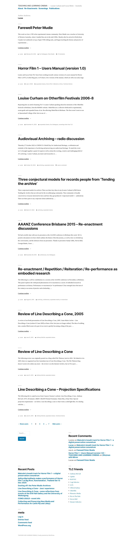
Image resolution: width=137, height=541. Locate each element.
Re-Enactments (30, 8)
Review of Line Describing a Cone (45, 351)
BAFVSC (73, 479)
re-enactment (64, 299)
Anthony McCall (41, 337)
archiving (41, 165)
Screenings (43, 8)
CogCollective (74, 482)
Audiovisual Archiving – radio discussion (51, 139)
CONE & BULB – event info (29, 498)
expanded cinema (41, 84)
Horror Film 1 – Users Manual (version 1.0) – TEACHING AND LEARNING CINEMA (86, 454)
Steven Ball (73, 499)
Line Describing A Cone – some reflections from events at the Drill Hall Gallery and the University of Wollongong (40, 493)
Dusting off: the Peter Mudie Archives (34, 485)
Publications (54, 8)
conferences (43, 255)
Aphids (72, 477)
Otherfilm (73, 491)
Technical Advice (67, 84)
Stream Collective (75, 502)
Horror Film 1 (49, 84)
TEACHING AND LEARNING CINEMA (32, 6)
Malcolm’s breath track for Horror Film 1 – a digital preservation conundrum (91, 441)
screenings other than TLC (66, 124)
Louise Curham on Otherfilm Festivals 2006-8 (56, 98)
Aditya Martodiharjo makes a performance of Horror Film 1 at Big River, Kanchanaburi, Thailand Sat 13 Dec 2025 (40, 480)
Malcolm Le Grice (58, 84)
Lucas (21, 54)
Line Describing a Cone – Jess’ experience (36, 488)
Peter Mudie (51, 54)
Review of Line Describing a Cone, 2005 (50, 314)
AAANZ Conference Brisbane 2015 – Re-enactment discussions (60, 226)
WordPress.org (24, 525)
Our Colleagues (43, 54)
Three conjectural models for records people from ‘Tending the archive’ (66, 181)
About (20, 8)
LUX (71, 485)
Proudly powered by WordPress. (46, 535)
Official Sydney (75, 488)
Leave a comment (62, 165)
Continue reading (24, 48)
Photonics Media (75, 493)
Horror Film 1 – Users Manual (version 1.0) (52, 68)
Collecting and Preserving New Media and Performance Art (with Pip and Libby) (36, 502)
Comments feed (25, 522)
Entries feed (23, 520)
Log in (20, 517)
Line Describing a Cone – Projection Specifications (59, 389)
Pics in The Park (75, 496)
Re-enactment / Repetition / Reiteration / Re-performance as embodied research (67, 271)
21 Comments (61, 54)
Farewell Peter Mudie (35, 28)
